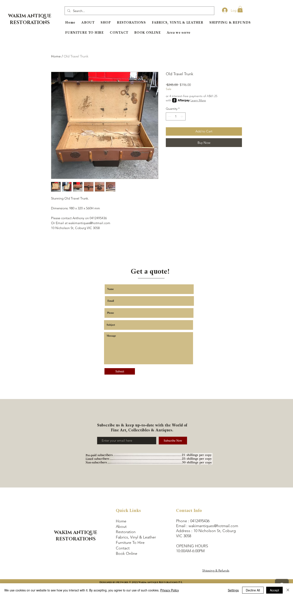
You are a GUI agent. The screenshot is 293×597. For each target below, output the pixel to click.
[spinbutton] (176, 116)
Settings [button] (233, 590)
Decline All (253, 590)
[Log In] (223, 10)
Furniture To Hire (130, 542)
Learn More (198, 100)
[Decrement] (169, 116)
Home (56, 56)
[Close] (287, 590)
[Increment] (182, 116)
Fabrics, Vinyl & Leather (136, 537)
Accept (274, 590)
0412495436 (200, 521)
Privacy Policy (169, 590)
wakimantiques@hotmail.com (213, 526)
